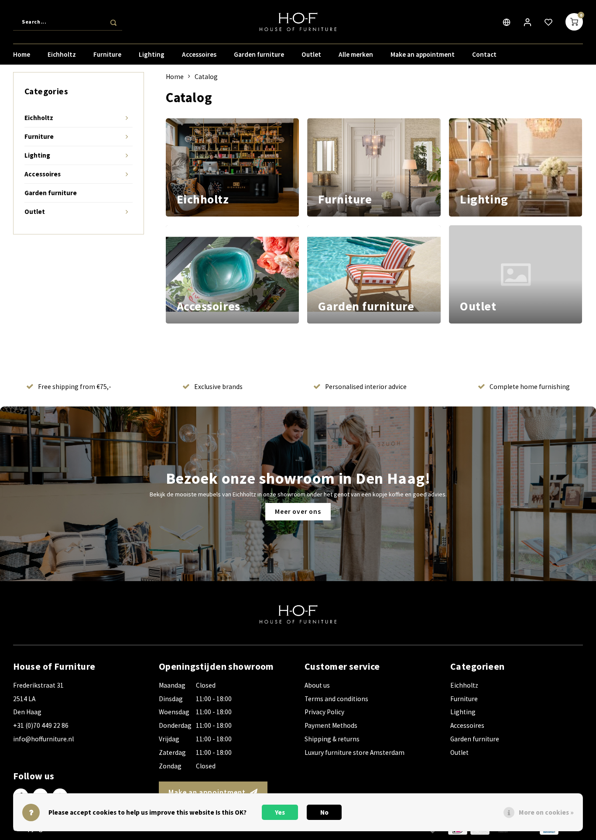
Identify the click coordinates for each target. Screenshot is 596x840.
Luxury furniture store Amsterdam (354, 752)
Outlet (311, 54)
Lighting (151, 54)
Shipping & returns (332, 739)
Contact (484, 54)
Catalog (206, 76)
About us (317, 685)
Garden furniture (259, 54)
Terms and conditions (336, 699)
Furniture (107, 54)
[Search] (113, 22)
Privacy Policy (324, 712)
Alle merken (356, 54)
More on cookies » (546, 812)
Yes (280, 812)
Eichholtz (62, 54)
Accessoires (199, 54)
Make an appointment (422, 54)
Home (21, 54)
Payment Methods (331, 725)
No (324, 812)
